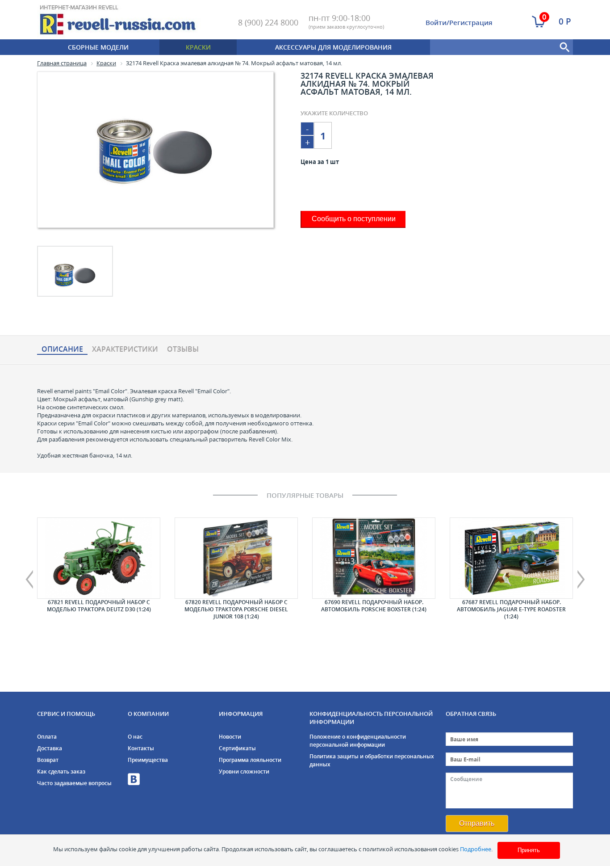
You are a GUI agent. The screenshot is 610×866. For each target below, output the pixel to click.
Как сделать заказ (61, 771)
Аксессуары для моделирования (333, 47)
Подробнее (475, 849)
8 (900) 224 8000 (268, 22)
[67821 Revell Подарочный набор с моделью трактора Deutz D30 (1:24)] (99, 558)
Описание (62, 349)
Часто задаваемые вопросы (74, 783)
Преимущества (148, 760)
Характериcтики (125, 349)
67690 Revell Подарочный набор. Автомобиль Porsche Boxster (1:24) (373, 605)
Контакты (141, 748)
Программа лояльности (250, 760)
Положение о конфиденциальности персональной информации (357, 740)
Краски (198, 47)
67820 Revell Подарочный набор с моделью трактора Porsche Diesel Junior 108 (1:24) (236, 609)
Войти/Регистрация (459, 22)
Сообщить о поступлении (354, 219)
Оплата (47, 736)
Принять (529, 850)
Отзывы (183, 349)
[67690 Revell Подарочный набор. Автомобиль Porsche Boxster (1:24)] (374, 558)
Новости (230, 736)
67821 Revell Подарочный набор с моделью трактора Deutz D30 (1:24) (99, 605)
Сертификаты (237, 748)
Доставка (49, 748)
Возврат (47, 760)
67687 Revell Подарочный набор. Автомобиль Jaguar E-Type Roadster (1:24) (511, 609)
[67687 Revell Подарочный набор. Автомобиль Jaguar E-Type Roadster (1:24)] (511, 558)
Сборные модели (98, 47)
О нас (135, 736)
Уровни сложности (244, 771)
